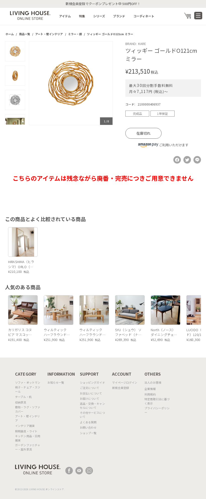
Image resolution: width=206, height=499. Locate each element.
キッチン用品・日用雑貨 (27, 438)
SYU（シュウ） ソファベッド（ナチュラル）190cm (128, 332)
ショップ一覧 (88, 433)
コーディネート (143, 16)
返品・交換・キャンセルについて (92, 406)
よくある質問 (88, 422)
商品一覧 (24, 34)
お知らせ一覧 (55, 382)
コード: (130, 104)
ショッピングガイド (92, 382)
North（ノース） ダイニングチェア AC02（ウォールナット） (164, 332)
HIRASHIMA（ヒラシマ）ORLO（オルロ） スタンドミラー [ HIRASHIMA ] (21, 264)
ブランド (119, 16)
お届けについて (89, 398)
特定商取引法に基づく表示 (157, 401)
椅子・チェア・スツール (27, 389)
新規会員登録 (120, 388)
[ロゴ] (30, 15)
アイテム (65, 16)
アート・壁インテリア (49, 34)
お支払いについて (91, 393)
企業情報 (150, 389)
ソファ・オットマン (27, 382)
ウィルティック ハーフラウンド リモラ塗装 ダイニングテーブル (56, 332)
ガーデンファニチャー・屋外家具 (27, 447)
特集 (82, 16)
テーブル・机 (23, 397)
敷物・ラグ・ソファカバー (27, 409)
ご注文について (89, 388)
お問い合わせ (88, 427)
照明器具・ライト (26, 431)
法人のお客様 (152, 382)
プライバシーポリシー (157, 410)
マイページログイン (124, 382)
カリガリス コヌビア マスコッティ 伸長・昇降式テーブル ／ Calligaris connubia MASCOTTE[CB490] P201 (21, 332)
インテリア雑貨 (25, 426)
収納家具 (20, 402)
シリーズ (99, 16)
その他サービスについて (92, 415)
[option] (71, 83)
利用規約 (150, 394)
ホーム (10, 34)
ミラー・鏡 (75, 34)
